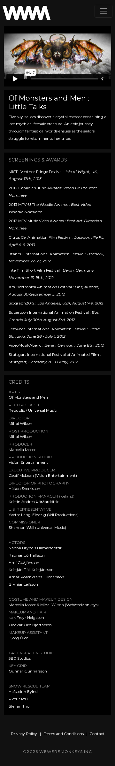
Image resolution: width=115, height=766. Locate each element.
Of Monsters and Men (28, 397)
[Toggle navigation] (103, 11)
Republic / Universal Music (33, 410)
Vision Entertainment (28, 462)
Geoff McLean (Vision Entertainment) (43, 475)
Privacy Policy (24, 733)
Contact (96, 733)
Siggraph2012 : (56, 303)
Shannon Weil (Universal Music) (37, 527)
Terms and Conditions (64, 733)
